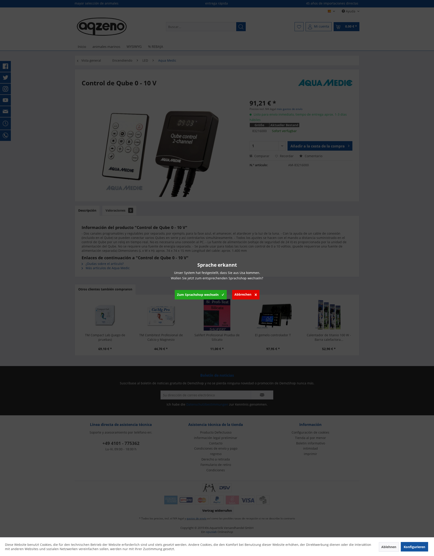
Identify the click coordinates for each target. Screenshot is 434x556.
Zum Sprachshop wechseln (198, 294)
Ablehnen (388, 547)
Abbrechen (242, 294)
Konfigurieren (414, 547)
